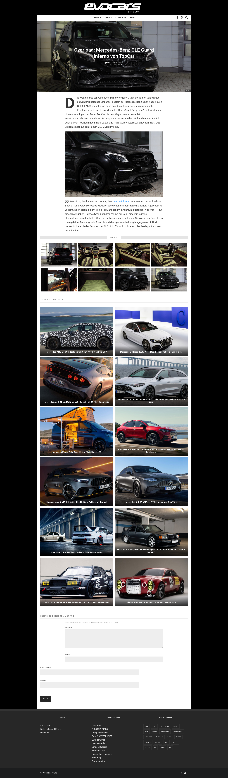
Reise (133, 18)
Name (67, 654)
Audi (146, 726)
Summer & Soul (99, 761)
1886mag (96, 757)
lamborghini (178, 731)
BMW (154, 726)
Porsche (148, 742)
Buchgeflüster (98, 740)
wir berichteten (122, 201)
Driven (108, 18)
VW (170, 747)
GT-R (146, 731)
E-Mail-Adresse (45, 667)
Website (42, 680)
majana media (98, 743)
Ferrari (175, 726)
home (154, 731)
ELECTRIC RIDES (100, 729)
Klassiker (120, 18)
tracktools (96, 725)
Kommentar (69, 627)
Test (166, 742)
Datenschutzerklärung (50, 729)
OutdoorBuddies (99, 747)
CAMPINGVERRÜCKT (102, 736)
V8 (155, 747)
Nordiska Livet (98, 750)
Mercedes (148, 737)
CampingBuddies (100, 732)
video (163, 747)
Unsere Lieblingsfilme (102, 754)
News (96, 18)
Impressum (45, 725)
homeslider (165, 731)
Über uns (44, 732)
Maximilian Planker (115, 62)
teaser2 (158, 742)
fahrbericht (165, 726)
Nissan (178, 737)
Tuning (175, 742)
